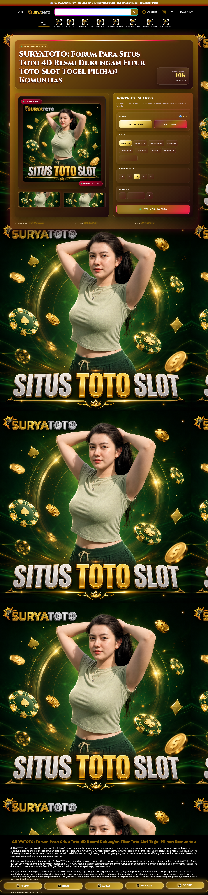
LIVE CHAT (187, 886)
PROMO (25, 885)
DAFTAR (106, 885)
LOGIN (65, 885)
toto (112, 861)
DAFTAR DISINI (136, 124)
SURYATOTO (16, 848)
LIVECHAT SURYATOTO (154, 209)
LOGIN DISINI (170, 124)
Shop (20, 12)
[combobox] (93, 12)
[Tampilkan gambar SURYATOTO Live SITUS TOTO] (84, 200)
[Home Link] (39, 12)
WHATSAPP (146, 885)
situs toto (55, 871)
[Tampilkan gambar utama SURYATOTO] (39, 199)
